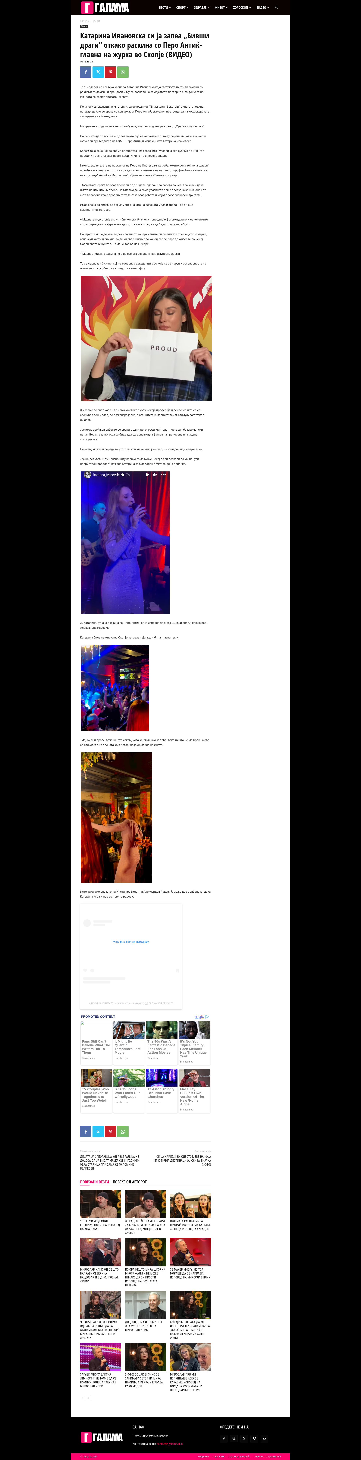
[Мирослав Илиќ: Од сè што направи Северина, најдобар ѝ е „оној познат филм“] (100, 1252)
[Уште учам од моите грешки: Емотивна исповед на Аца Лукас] (100, 1204)
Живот (220, 7)
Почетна (84, 20)
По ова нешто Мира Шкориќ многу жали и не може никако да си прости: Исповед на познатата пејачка (145, 1277)
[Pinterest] (110, 72)
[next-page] (88, 1398)
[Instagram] (234, 1438)
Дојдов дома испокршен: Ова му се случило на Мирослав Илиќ (143, 1326)
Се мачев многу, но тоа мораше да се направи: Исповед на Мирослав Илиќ (190, 1273)
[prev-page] (82, 1398)
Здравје (200, 7)
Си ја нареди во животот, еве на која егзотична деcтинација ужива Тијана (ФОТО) (182, 1160)
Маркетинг (219, 1456)
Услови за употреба (239, 1456)
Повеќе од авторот (130, 1182)
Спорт (181, 7)
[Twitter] (98, 72)
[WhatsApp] (123, 72)
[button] (276, 8)
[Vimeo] (254, 1439)
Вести (163, 7)
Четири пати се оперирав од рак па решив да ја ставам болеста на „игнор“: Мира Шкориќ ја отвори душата (99, 1330)
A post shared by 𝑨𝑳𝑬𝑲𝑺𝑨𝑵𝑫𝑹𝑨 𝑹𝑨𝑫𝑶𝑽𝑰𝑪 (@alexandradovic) (131, 1003)
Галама (88, 61)
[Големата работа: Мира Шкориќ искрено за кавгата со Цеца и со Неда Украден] (190, 1204)
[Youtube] (264, 1439)
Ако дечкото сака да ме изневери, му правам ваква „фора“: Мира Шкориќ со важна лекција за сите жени (190, 1330)
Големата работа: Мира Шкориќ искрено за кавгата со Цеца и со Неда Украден (190, 1225)
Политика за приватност (267, 1456)
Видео (261, 7)
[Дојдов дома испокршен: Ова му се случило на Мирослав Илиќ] (145, 1305)
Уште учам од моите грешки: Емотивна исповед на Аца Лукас (100, 1225)
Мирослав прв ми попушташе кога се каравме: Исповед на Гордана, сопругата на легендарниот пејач (186, 1382)
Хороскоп (240, 7)
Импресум (203, 1456)
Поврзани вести (94, 1182)
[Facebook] (85, 72)
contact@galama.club (170, 1444)
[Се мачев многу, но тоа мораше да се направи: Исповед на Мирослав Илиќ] (190, 1252)
